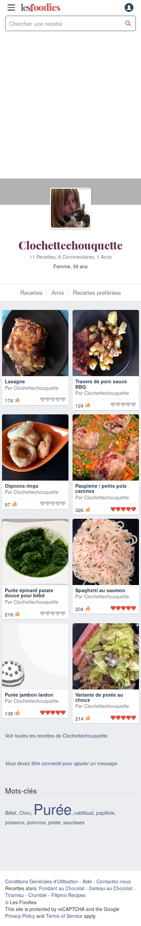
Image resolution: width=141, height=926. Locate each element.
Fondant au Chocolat (62, 888)
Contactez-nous (114, 881)
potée (54, 822)
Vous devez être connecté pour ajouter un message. (61, 763)
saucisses (74, 822)
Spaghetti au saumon (100, 590)
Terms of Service (64, 915)
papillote (105, 812)
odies (40, 7)
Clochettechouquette (70, 245)
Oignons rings (21, 485)
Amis (57, 292)
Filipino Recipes (68, 895)
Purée (53, 808)
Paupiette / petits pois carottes (101, 488)
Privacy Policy (20, 915)
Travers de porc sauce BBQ (101, 384)
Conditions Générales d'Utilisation (41, 881)
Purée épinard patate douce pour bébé (29, 593)
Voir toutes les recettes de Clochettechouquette (56, 735)
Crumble (37, 895)
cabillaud (83, 812)
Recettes (31, 292)
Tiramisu (14, 895)
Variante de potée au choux (99, 697)
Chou (25, 812)
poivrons (36, 822)
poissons (14, 822)
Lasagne (15, 381)
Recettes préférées (97, 292)
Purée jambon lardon (29, 694)
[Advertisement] (70, 108)
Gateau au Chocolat (110, 888)
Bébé (10, 812)
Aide (87, 881)
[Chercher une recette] (128, 23)
